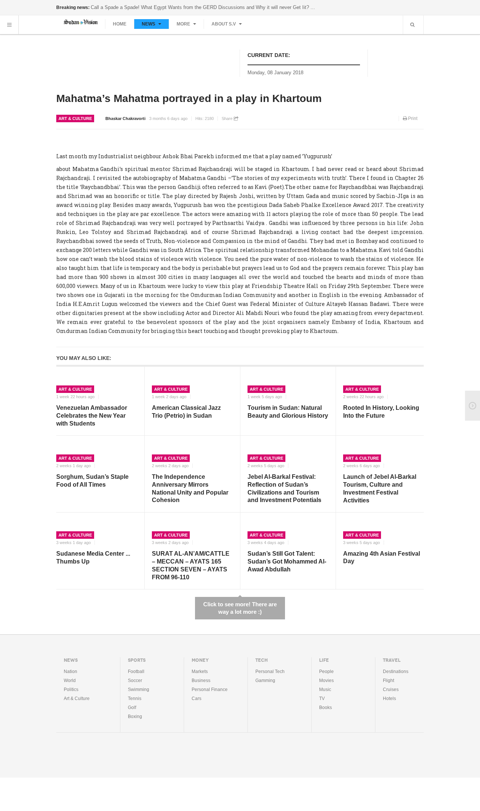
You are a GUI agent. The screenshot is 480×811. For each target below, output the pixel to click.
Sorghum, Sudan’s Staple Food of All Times (92, 481)
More (184, 24)
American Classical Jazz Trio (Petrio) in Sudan (186, 412)
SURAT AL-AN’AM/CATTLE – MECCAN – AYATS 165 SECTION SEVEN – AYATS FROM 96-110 (191, 565)
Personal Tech (270, 671)
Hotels (389, 698)
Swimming (138, 689)
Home (119, 24)
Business (201, 680)
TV (322, 698)
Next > (472, 406)
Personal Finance (210, 689)
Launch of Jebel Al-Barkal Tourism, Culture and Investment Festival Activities (379, 488)
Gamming (265, 680)
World (70, 680)
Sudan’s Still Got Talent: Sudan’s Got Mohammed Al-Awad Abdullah (287, 561)
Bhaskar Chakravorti (125, 118)
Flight (388, 680)
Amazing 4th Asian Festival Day (381, 557)
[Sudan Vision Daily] (81, 22)
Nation (70, 671)
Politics (71, 689)
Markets (200, 671)
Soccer (135, 680)
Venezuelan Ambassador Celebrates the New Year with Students (91, 416)
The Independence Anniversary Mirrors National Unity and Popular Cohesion (190, 488)
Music (325, 689)
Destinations (395, 671)
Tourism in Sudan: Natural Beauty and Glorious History (288, 412)
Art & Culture (75, 118)
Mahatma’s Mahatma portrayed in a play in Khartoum (189, 98)
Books (325, 707)
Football (136, 671)
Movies (326, 680)
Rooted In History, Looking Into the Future (381, 412)
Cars (196, 698)
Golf (132, 707)
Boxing (135, 716)
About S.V (224, 24)
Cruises (391, 689)
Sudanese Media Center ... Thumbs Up (93, 557)
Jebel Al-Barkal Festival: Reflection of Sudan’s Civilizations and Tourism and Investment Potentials (284, 488)
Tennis (134, 698)
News (149, 24)
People (326, 671)
